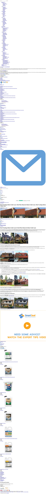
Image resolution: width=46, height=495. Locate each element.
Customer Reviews (2, 480)
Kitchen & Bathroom (8, 119)
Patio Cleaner (4, 36)
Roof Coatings (4, 32)
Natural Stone (4, 22)
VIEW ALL (1, 87)
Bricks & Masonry (4, 11)
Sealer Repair (10, 117)
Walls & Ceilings (5, 23)
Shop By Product (3, 26)
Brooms (4, 41)
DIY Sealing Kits (5, 56)
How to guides (4, 57)
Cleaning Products (5, 20)
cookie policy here (4, 70)
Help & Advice (3, 55)
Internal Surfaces (3, 21)
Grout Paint (1, 119)
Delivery (1, 476)
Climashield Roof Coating (3, 392)
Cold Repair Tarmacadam (5, 44)
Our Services (3, 59)
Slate (3, 25)
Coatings (1, 111)
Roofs (2, 17)
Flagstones (4, 7)
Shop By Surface (2, 84)
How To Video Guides (4, 100)
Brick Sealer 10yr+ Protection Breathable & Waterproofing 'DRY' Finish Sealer (8, 438)
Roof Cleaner (9, 95)
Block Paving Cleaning (5, 61)
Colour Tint (18, 117)
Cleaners (11, 119)
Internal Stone (4, 48)
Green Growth (4, 37)
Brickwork (1, 90)
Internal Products (3, 47)
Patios (2, 6)
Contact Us (3, 65)
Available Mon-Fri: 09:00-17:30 (5, 125)
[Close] (23, 493)
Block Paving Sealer (5, 28)
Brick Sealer (4, 30)
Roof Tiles (1, 95)
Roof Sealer (4, 18)
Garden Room (4, 15)
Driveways (3, 2)
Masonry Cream (4, 33)
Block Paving (4, 3)
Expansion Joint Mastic (5, 45)
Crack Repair (4, 43)
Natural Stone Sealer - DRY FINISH (4, 469)
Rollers (5, 115)
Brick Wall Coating (5, 34)
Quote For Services (7, 202)
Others (2, 51)
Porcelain (4, 9)
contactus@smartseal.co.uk (3, 223)
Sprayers (4, 40)
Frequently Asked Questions (5, 101)
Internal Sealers (4, 53)
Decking (4, 14)
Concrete (4, 4)
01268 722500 (1, 103)
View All (4, 10)
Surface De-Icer (4, 52)
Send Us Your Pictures (5, 58)
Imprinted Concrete (5, 8)
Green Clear (38, 269)
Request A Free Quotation (3, 225)
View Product (1, 364)
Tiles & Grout (4, 97)
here (9, 309)
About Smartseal (2, 479)
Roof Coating (4, 19)
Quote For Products (2, 202)
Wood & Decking (4, 13)
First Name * (1, 484)
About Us (3, 64)
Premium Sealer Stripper (2, 423)
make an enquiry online (11, 295)
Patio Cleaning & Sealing (5, 62)
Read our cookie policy (2, 73)
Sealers (3, 50)
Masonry (4, 12)
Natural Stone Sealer (5, 29)
